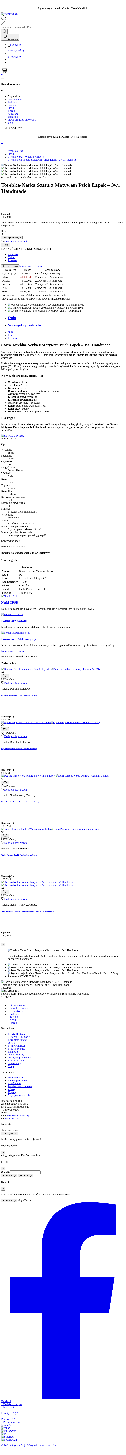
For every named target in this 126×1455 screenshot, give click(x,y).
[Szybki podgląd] (63, 672)
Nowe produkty (16, 1054)
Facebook (13, 254)
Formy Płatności (16, 1045)
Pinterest (12, 260)
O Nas (11, 1042)
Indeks (5, 438)
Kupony (12, 1092)
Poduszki (14, 1014)
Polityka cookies (16, 1048)
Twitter (11, 257)
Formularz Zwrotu (14, 621)
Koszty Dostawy (16, 1034)
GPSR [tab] (11, 332)
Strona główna (17, 1005)
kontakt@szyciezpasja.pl (20, 1115)
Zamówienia (14, 1083)
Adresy (11, 1089)
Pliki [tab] (10, 335)
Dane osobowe (15, 1077)
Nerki (13, 1019)
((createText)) (25, 1175)
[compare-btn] (5, 245)
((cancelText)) (9, 1175)
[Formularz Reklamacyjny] (15, 632)
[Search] (4, 31)
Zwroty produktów (18, 1080)
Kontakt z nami (16, 1060)
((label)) (5, 1172)
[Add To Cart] (5, 676)
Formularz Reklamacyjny (18, 639)
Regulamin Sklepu (17, 1039)
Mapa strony (14, 1063)
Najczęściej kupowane (19, 1057)
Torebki (14, 1017)
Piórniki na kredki (19, 1008)
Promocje (13, 1051)
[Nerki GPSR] (9, 596)
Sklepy (11, 1066)
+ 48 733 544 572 (14, 1118)
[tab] (66, 317)
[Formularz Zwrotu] (12, 614)
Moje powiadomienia (19, 1095)
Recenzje (12, 338)
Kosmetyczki (16, 1011)
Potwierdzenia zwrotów (20, 1086)
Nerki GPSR (9, 602)
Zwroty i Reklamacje (19, 1036)
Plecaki (13, 1022)
